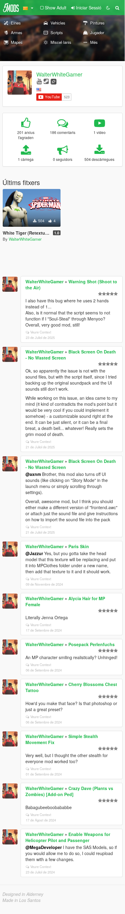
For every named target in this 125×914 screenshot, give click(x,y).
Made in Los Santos (21, 900)
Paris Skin (78, 546)
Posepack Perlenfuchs (91, 644)
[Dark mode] (108, 7)
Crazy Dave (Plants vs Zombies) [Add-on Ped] (69, 791)
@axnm (33, 474)
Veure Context (40, 332)
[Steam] (46, 80)
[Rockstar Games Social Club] (53, 80)
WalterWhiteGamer (59, 74)
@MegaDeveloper (43, 847)
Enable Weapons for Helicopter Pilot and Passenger (67, 837)
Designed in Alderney (22, 894)
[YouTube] (39, 80)
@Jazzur (34, 553)
